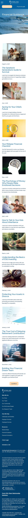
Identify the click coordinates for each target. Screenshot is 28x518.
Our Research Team (7, 409)
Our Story (4, 398)
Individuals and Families (8, 416)
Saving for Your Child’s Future (12, 108)
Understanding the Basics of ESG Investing (13, 258)
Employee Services (6, 422)
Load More (14, 383)
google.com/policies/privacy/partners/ (10, 506)
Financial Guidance (6, 432)
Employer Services (6, 419)
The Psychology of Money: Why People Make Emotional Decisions (13, 183)
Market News (5, 429)
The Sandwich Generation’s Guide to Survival (11, 70)
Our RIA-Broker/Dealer (8, 406)
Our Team (4, 401)
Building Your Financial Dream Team (12, 369)
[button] (7, 6)
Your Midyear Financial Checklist (12, 145)
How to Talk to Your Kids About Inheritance (12, 221)
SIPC (6, 473)
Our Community (6, 403)
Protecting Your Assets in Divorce (13, 295)
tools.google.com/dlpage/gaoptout (9, 509)
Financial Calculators (7, 435)
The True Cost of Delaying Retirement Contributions (13, 332)
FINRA (3, 473)
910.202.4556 (21, 6)
